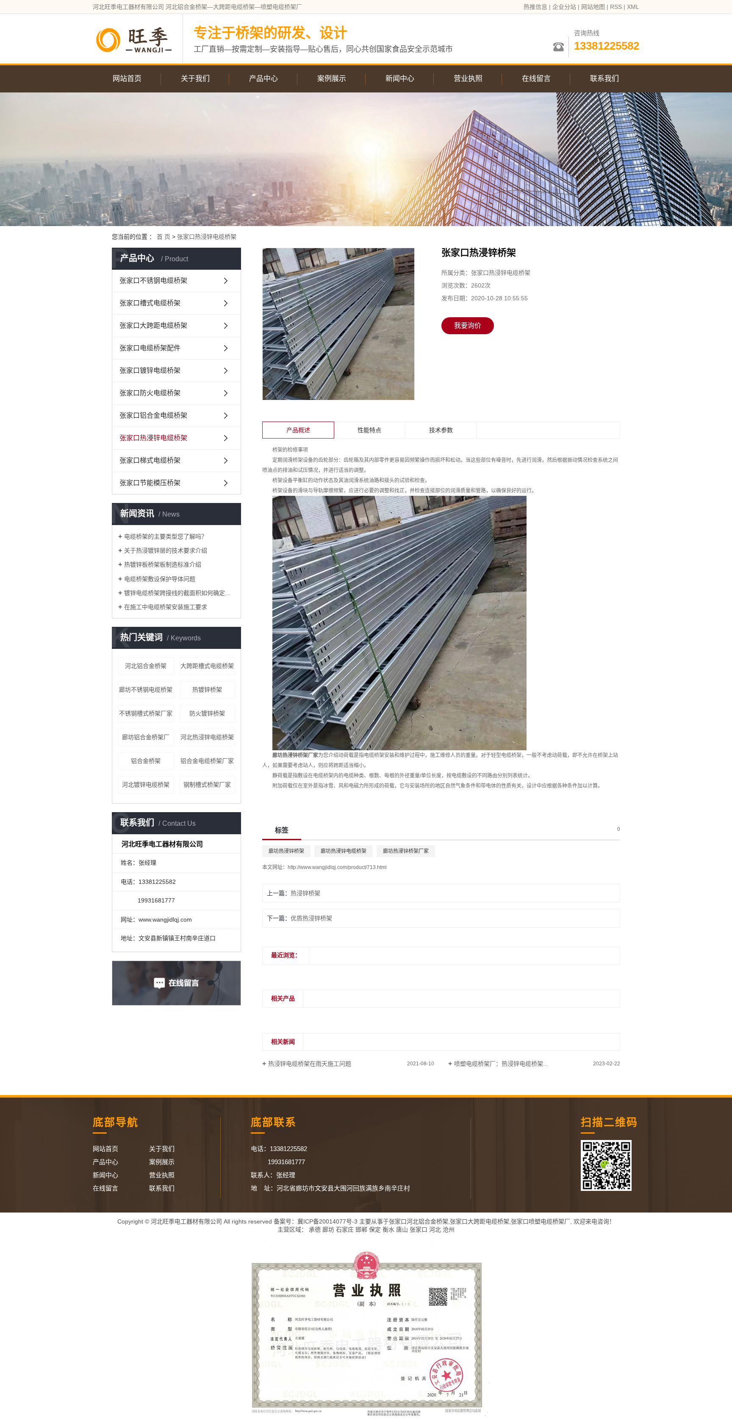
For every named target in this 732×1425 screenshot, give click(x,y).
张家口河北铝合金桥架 (418, 1221)
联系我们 (604, 79)
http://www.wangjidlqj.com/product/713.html (337, 867)
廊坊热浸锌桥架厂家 (406, 851)
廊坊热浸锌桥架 (286, 851)
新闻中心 (399, 79)
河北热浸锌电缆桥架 (207, 737)
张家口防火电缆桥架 (149, 393)
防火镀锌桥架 (207, 713)
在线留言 (536, 79)
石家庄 (345, 1229)
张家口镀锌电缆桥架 (149, 370)
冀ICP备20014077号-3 (327, 1221)
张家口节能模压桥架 (149, 482)
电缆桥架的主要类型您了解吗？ (165, 536)
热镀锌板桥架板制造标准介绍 (162, 564)
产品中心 (263, 79)
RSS (616, 6)
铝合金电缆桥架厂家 (207, 760)
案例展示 (331, 79)
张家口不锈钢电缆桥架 (153, 280)
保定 (375, 1229)
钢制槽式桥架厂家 (207, 784)
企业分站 (564, 6)
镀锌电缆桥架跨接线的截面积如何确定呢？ (179, 593)
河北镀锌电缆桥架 (145, 784)
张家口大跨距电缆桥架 (153, 325)
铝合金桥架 (146, 760)
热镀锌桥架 (207, 689)
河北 (435, 1229)
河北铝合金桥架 (145, 665)
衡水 (388, 1229)
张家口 (418, 1229)
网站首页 (127, 79)
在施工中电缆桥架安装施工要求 (165, 607)
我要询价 (467, 325)
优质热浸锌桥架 (311, 918)
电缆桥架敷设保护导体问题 (159, 579)
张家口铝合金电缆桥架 (153, 415)
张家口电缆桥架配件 (149, 348)
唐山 (402, 1229)
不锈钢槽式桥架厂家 (145, 713)
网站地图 (593, 6)
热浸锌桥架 (305, 893)
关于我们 (195, 79)
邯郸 (361, 1229)
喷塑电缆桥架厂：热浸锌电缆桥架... (501, 1063)
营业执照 (468, 79)
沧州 (449, 1229)
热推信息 (535, 6)
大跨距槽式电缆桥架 (207, 665)
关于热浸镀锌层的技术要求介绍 (165, 550)
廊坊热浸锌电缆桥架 (343, 851)
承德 (315, 1229)
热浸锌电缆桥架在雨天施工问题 (309, 1063)
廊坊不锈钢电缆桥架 (145, 689)
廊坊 (328, 1229)
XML (633, 6)
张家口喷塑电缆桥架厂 (540, 1221)
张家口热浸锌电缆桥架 (206, 236)
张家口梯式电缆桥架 (149, 460)
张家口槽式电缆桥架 (149, 303)
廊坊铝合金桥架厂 (145, 737)
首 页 (163, 236)
